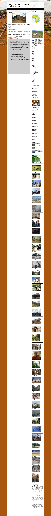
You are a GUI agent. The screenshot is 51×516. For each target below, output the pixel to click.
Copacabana (37, 496)
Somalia (41, 507)
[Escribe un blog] (14, 37)
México (32, 486)
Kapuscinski (35, 490)
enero (33, 80)
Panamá (32, 485)
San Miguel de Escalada (40, 490)
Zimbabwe (42, 487)
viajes (17, 38)
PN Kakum (39, 505)
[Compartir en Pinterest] (16, 37)
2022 (32, 54)
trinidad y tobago (41, 489)
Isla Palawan (39, 496)
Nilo (40, 492)
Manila (39, 492)
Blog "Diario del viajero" (34, 95)
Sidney (33, 507)
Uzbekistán (39, 488)
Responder (11, 50)
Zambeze (38, 489)
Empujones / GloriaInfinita (34, 88)
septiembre (34, 73)
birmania (34, 486)
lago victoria (40, 495)
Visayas (34, 508)
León (32, 489)
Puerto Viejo (36, 506)
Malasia (38, 504)
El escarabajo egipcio (35, 70)
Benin (39, 485)
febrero (33, 79)
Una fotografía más (35, 71)
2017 (32, 58)
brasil (35, 486)
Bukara (39, 500)
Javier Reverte (34, 492)
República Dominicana (35, 489)
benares (41, 508)
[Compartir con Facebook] (15, 37)
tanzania (37, 486)
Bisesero (32, 500)
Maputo (39, 504)
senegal (39, 491)
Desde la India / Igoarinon (34, 89)
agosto (33, 74)
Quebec (41, 506)
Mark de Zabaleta (34, 94)
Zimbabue (35, 488)
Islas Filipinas (41, 485)
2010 (32, 64)
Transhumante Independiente (35, 92)
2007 (32, 82)
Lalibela (36, 492)
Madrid (37, 490)
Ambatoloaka (42, 499)
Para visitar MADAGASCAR (35, 97)
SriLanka (36, 487)
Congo (34, 496)
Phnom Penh (42, 497)
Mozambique (36, 485)
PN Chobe (36, 505)
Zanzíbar (40, 508)
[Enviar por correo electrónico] (13, 37)
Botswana (36, 500)
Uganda (40, 487)
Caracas (42, 500)
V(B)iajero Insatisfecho (18, 4)
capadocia (42, 498)
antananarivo (42, 488)
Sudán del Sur (34, 498)
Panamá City (39, 497)
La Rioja (42, 496)
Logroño (35, 504)
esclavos (32, 495)
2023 (32, 53)
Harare (33, 503)
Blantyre (34, 500)
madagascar (16, 38)
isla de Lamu (34, 495)
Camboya (39, 486)
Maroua (40, 504)
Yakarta (36, 508)
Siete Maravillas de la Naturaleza (37, 507)
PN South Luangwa (36, 497)
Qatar (39, 506)
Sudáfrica (32, 488)
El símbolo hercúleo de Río (35, 72)
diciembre (34, 66)
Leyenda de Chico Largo (37, 143)
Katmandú (41, 496)
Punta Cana (38, 506)
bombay (40, 498)
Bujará (37, 500)
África (22, 24)
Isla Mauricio (41, 503)
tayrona (40, 491)
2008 (32, 81)
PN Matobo (41, 505)
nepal (37, 491)
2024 (32, 52)
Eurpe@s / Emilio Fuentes (34, 91)
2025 (32, 51)
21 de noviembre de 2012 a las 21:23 (16, 41)
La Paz (33, 504)
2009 (32, 65)
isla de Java (34, 491)
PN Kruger (42, 492)
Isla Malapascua (39, 503)
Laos (34, 487)
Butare (40, 500)
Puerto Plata (34, 506)
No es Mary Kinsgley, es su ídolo (36, 69)
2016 (32, 59)
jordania (32, 499)
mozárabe (34, 499)
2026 (32, 50)
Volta (35, 508)
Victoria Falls (33, 508)
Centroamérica (41, 486)
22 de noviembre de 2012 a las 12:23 (16, 52)
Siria (40, 507)
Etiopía (34, 485)
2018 (32, 57)
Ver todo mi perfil (33, 48)
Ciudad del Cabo (33, 496)
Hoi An (35, 503)
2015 (32, 60)
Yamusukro (38, 508)
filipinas (32, 491)
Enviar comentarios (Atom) (13, 76)
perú (42, 484)
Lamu (38, 492)
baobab (38, 498)
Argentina (37, 488)
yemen (40, 499)
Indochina (36, 503)
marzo (33, 78)
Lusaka (36, 504)
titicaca (38, 499)
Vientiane (37, 498)
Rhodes (42, 506)
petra (35, 499)
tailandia (32, 487)
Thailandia (38, 487)
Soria (42, 507)
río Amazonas (37, 499)
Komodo (32, 504)
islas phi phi (37, 495)
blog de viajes (12, 38)
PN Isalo (37, 505)
